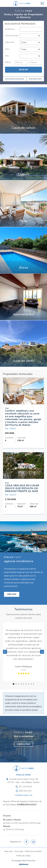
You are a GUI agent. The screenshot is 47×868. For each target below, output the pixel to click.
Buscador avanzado (14, 79)
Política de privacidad (33, 837)
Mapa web (8, 837)
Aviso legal (18, 837)
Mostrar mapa (35, 79)
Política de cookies (23, 841)
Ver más (23, 110)
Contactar (23, 730)
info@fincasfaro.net (23, 781)
